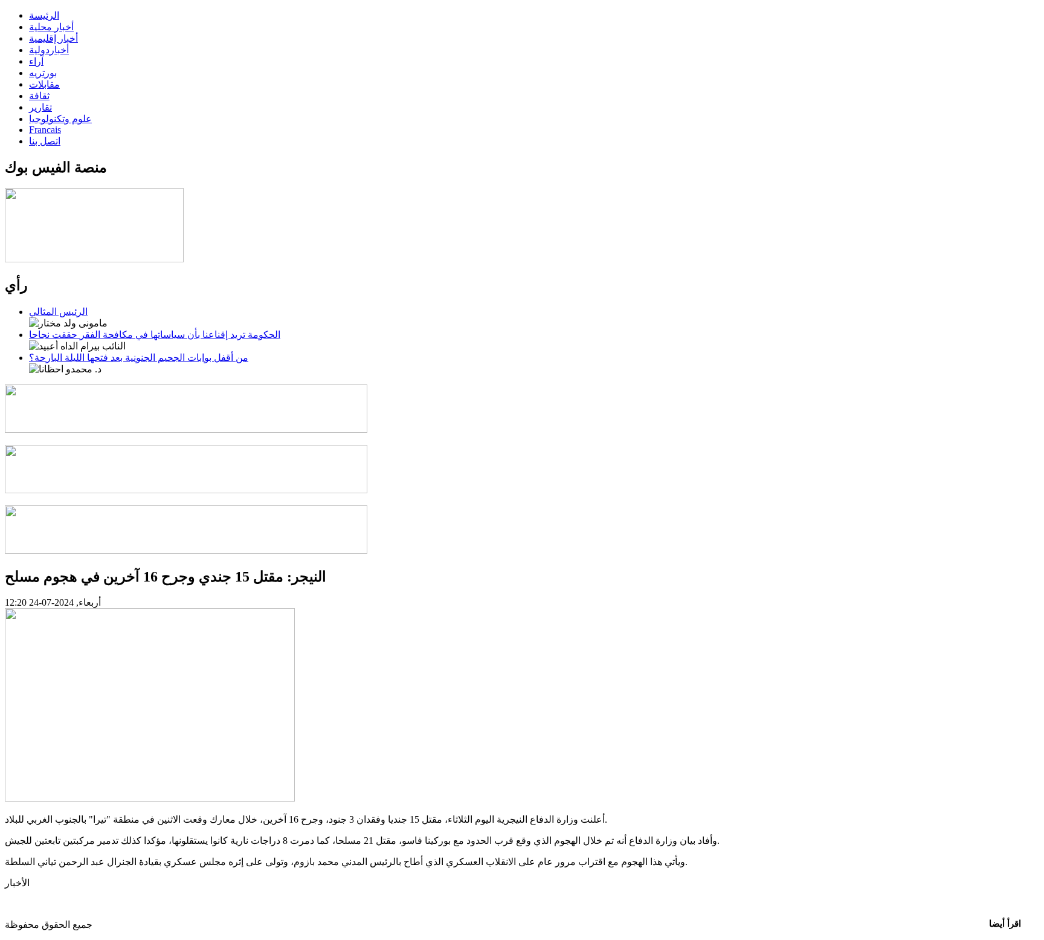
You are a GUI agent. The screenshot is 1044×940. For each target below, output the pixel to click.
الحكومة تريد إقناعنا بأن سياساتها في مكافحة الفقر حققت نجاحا (154, 334)
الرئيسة (44, 15)
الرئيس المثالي (58, 311)
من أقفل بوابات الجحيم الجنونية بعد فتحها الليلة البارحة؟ (138, 357)
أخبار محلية (51, 27)
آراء (36, 61)
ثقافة (39, 96)
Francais (45, 130)
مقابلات (44, 84)
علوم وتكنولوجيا (60, 119)
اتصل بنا (44, 141)
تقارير (40, 107)
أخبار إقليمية (53, 38)
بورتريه (43, 73)
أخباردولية (49, 50)
